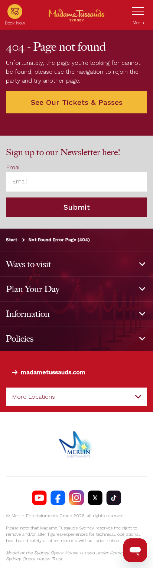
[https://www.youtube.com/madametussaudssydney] (39, 497)
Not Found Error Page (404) (59, 239)
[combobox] (76, 397)
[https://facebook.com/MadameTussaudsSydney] (58, 497)
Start (11, 239)
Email (13, 167)
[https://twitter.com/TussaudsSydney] (95, 497)
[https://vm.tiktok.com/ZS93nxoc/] (113, 497)
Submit (77, 207)
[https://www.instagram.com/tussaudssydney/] (76, 497)
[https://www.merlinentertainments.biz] (77, 444)
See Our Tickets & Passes (77, 102)
